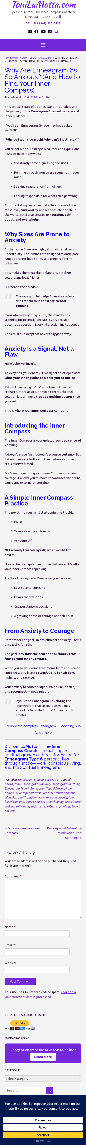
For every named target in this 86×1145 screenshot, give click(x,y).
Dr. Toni (46, 97)
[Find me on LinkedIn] (50, 31)
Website (11, 963)
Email (10, 945)
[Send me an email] (30, 31)
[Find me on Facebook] (36, 31)
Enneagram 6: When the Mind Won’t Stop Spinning (64, 832)
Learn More (43, 1057)
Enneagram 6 (13, 784)
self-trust (37, 806)
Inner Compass (35, 802)
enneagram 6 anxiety (37, 784)
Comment (13, 876)
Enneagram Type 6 (46, 779)
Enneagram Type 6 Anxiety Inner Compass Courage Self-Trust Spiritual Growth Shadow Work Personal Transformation (39, 793)
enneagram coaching (66, 784)
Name (10, 927)
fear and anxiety (56, 797)
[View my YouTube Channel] (43, 31)
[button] (43, 45)
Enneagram (24, 779)
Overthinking (54, 802)
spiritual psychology (57, 806)
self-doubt (22, 806)
